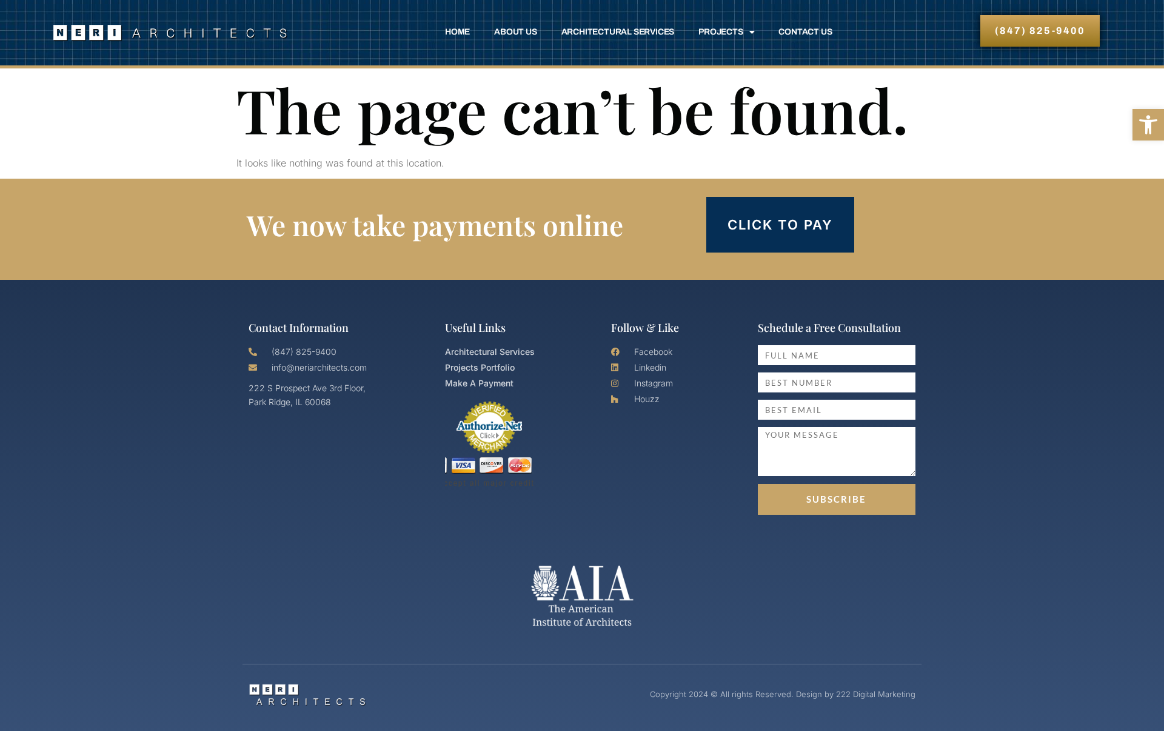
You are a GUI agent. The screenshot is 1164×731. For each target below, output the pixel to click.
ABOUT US (515, 31)
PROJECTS (720, 31)
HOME (457, 31)
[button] (1148, 125)
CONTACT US (805, 31)
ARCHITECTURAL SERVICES (618, 31)
